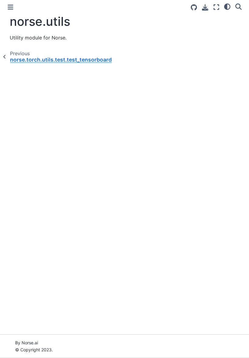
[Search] (238, 6)
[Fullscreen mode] (216, 7)
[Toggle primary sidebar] (10, 7)
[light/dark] (227, 6)
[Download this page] (205, 7)
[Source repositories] (194, 7)
